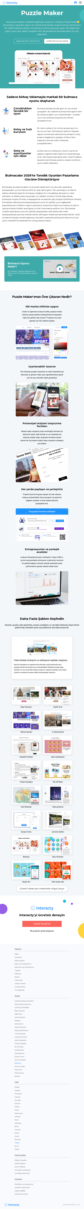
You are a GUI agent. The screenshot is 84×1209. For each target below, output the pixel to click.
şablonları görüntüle (28, 41)
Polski (17, 1110)
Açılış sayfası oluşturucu (23, 1004)
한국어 (17, 1146)
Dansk (17, 1133)
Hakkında (18, 974)
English (17, 1087)
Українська (19, 1113)
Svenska (18, 1130)
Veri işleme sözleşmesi (23, 1170)
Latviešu (17, 1116)
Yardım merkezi (20, 983)
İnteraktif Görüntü (21, 1037)
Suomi (17, 1136)
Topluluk (17, 970)
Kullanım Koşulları (21, 1160)
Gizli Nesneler (19, 1050)
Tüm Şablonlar (20, 990)
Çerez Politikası (20, 1167)
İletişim (17, 977)
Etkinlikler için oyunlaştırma (24, 1184)
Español (17, 1090)
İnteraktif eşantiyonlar (22, 1187)
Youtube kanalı (20, 987)
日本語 (17, 1149)
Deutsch (17, 1103)
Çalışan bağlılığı (20, 1191)
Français (17, 1097)
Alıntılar (17, 1076)
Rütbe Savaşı (19, 1073)
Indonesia (18, 1123)
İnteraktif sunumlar (21, 1194)
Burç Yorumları (20, 1066)
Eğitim (17, 954)
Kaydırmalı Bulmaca (21, 1030)
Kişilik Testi (18, 1014)
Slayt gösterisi (19, 1053)
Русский (17, 1100)
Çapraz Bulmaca (20, 1027)
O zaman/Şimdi (20, 1034)
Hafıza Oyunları (20, 1017)
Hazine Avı (18, 1070)
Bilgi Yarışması (20, 1011)
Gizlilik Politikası (20, 1163)
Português (18, 1094)
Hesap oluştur (42, 924)
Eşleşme (18, 1020)
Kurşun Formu (19, 1056)
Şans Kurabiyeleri (20, 1040)
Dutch (17, 1120)
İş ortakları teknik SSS (22, 1173)
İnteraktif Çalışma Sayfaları (24, 1001)
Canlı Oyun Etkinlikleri (22, 1007)
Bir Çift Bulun (19, 1047)
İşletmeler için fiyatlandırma (24, 967)
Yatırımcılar (19, 980)
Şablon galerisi (20, 961)
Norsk (17, 1126)
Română (18, 1139)
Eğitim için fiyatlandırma (23, 964)
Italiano (17, 1107)
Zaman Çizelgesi (20, 1043)
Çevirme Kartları (20, 1060)
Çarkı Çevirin (19, 1024)
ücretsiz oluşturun (57, 41)
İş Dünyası (18, 957)
